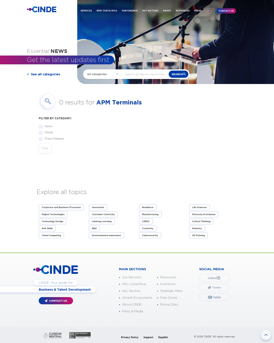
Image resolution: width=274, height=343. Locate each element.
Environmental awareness (106, 235)
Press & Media (132, 311)
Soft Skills (47, 228)
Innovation (98, 207)
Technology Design (52, 221)
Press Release (54, 138)
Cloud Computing (51, 235)
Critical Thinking (201, 221)
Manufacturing (150, 214)
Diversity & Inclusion (203, 214)
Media (49, 132)
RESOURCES (183, 10)
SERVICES (86, 10)
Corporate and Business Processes (61, 207)
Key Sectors (131, 290)
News (49, 126)
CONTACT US (226, 11)
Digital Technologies (53, 214)
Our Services (131, 277)
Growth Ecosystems (137, 297)
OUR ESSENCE (130, 10)
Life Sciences (199, 207)
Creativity (147, 228)
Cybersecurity (150, 235)
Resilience (147, 207)
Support (148, 337)
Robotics (197, 228)
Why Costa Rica (134, 284)
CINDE (145, 221)
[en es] (209, 10)
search (177, 74)
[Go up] (266, 335)
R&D (94, 228)
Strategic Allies (171, 290)
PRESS (197, 10)
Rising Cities (169, 304)
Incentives (168, 284)
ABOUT (167, 10)
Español (163, 337)
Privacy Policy (129, 337)
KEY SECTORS (150, 10)
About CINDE (132, 304)
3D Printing (198, 235)
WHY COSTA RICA (106, 10)
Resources (168, 277)
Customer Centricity (103, 214)
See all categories (45, 74)
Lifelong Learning (102, 221)
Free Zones (168, 297)
